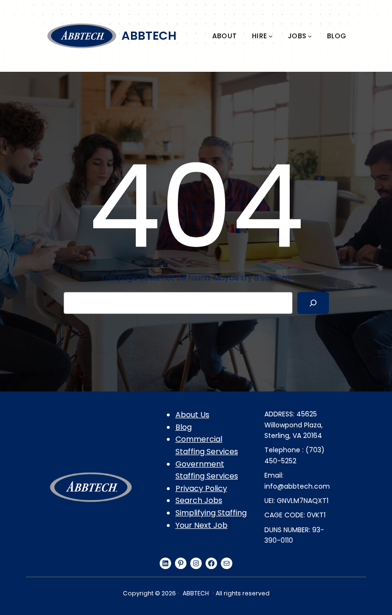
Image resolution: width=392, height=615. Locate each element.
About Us (192, 414)
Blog (183, 427)
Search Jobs (198, 500)
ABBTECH (148, 35)
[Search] (312, 303)
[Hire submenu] (270, 36)
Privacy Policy (201, 488)
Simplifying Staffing (211, 512)
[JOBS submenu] (310, 36)
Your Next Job (201, 525)
